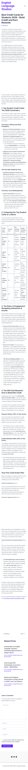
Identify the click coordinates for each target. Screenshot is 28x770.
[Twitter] (14, 757)
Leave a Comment (8, 655)
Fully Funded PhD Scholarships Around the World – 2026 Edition (12, 665)
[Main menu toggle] (25, 5)
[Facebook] (11, 757)
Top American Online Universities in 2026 (13, 598)
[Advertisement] (14, 78)
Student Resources (17, 655)
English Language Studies (8, 6)
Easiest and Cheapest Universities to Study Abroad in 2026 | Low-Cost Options (13, 679)
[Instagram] (16, 757)
